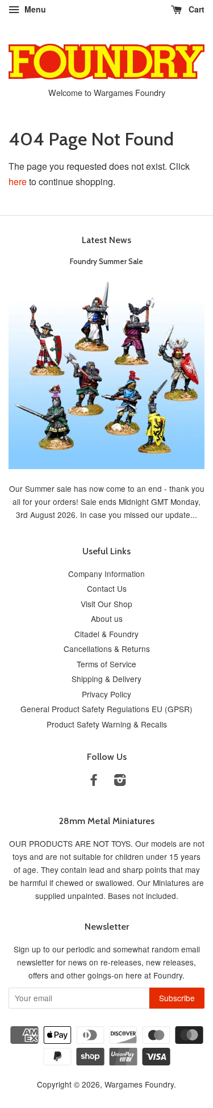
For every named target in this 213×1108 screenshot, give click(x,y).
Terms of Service (106, 664)
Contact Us (107, 588)
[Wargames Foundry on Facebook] (93, 781)
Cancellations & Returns (107, 648)
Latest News (106, 240)
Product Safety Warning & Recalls (107, 724)
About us (107, 618)
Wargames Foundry (139, 1084)
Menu (34, 9)
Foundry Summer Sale (106, 261)
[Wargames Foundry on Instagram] (120, 781)
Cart (195, 9)
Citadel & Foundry (106, 633)
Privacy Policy (106, 694)
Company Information (106, 573)
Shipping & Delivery (106, 678)
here (18, 181)
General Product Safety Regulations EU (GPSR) (106, 708)
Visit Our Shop (106, 603)
